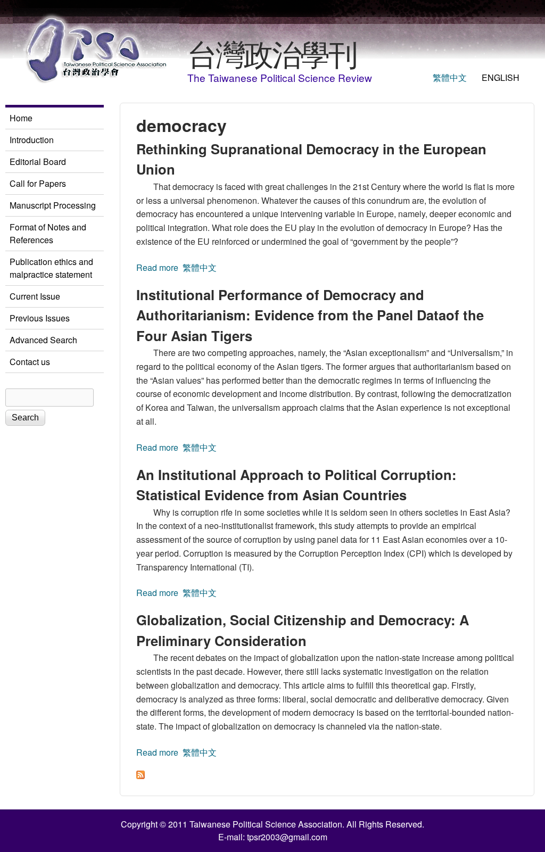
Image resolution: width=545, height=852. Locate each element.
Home (21, 118)
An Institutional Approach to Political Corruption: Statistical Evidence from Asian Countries (296, 484)
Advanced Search (43, 340)
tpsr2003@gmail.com (287, 837)
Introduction (32, 140)
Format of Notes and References (48, 233)
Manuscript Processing (53, 205)
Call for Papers (38, 183)
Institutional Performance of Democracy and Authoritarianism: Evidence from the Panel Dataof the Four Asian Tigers (310, 315)
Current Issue (35, 296)
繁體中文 (450, 77)
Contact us (30, 361)
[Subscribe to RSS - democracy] (140, 776)
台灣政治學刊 (272, 52)
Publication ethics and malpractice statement (51, 267)
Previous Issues (40, 318)
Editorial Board (38, 161)
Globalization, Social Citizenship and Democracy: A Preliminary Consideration (302, 630)
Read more (157, 267)
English (500, 77)
